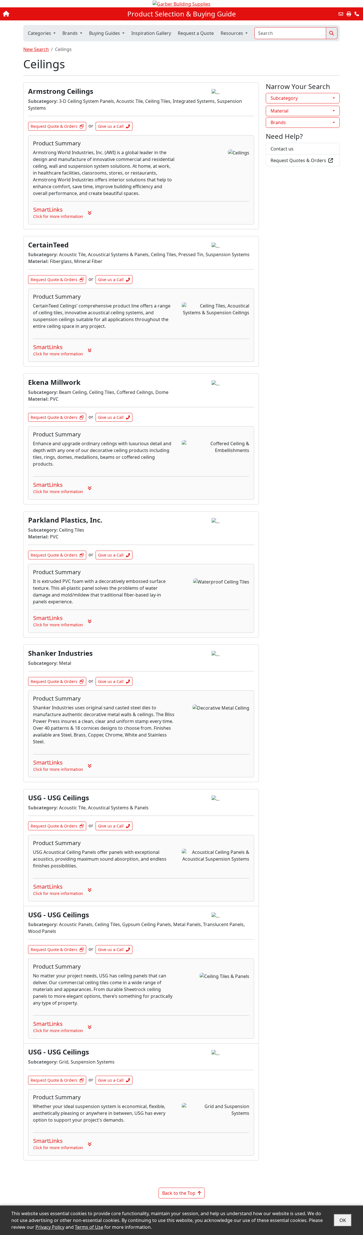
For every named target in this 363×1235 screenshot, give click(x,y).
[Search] (331, 33)
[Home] (38, 14)
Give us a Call (111, 126)
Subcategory (284, 98)
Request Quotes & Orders (298, 160)
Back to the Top (178, 1193)
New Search (36, 49)
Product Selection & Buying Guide (181, 13)
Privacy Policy (49, 1227)
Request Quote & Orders (54, 126)
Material (279, 111)
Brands (278, 122)
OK (342, 1220)
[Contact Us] (356, 14)
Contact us (282, 149)
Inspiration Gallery (151, 33)
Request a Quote (196, 33)
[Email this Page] (341, 14)
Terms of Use (89, 1227)
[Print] (349, 14)
